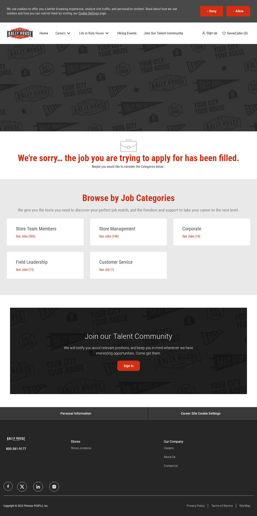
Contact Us (171, 465)
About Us (169, 457)
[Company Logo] (17, 33)
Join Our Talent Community (163, 33)
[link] (128, 366)
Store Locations (81, 448)
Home (44, 33)
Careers (169, 448)
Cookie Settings (89, 13)
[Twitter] (38, 486)
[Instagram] (54, 486)
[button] (209, 33)
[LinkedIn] (22, 486)
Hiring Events (127, 33)
